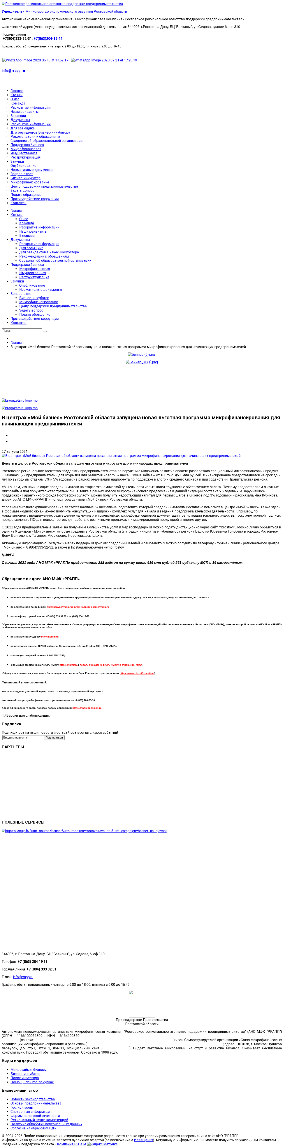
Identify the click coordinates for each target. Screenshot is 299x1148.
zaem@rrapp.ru (100, 607)
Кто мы (17, 215)
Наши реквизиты (33, 231)
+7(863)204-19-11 (48, 39)
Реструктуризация (34, 277)
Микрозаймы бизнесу (28, 1070)
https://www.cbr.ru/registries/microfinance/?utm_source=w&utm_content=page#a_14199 (103, 1040)
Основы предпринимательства (36, 1103)
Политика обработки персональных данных (46, 1124)
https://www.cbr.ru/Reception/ (137, 673)
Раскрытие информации (39, 227)
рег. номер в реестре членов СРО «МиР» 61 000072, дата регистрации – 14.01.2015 (155, 1044)
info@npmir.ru (49, 636)
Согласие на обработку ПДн (33, 1128)
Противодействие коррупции (35, 319)
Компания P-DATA (71, 1144)
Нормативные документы (40, 289)
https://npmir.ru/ (69, 665)
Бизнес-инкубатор (34, 298)
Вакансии (27, 235)
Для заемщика (31, 248)
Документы (20, 240)
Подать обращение (34, 314)
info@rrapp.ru (13, 71)
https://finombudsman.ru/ (87, 708)
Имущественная (32, 273)
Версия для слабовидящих (28, 715)
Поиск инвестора (25, 1078)
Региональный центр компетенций (39, 1120)
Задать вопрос (31, 310)
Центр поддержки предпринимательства (53, 306)
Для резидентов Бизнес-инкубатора (49, 252)
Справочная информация (31, 1112)
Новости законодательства (33, 1099)
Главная (17, 211)
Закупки (17, 281)
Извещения (143, 1140)
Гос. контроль (22, 1107)
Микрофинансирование (38, 302)
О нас (23, 219)
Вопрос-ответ (22, 294)
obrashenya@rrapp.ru (59, 607)
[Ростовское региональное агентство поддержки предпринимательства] (62, 4)
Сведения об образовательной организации (55, 260)
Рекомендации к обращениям (44, 256)
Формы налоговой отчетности (35, 1116)
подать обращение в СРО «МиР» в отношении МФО (111, 665)
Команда (26, 223)
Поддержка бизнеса (27, 265)
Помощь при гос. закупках (32, 1082)
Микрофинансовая (34, 269)
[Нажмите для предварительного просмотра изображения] (121, 456)
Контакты (18, 323)
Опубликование (32, 285)
